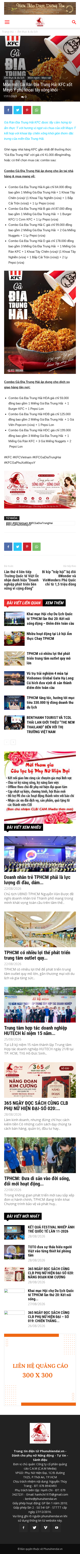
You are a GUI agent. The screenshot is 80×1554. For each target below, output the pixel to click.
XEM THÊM (54, 602)
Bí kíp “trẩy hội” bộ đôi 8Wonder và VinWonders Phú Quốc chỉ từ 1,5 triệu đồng (59, 578)
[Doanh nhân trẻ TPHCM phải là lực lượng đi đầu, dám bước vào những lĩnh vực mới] (40, 854)
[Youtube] (57, 1528)
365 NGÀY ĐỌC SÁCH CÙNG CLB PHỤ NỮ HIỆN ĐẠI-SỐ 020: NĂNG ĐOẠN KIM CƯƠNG (51, 1273)
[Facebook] (23, 1528)
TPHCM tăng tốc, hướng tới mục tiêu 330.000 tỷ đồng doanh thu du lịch (51, 702)
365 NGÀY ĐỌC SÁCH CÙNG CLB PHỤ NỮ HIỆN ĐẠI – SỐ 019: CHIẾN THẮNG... (49, 1316)
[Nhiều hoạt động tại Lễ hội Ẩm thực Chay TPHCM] (14, 639)
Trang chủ (8, 31)
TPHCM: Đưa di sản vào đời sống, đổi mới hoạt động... (37, 1181)
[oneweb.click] (40, 490)
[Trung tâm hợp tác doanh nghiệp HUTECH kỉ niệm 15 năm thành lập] (40, 1005)
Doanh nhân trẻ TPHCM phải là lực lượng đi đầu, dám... (37, 879)
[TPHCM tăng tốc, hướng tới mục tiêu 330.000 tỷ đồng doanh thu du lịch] (14, 703)
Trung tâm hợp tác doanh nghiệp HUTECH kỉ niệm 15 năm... (35, 1030)
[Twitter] (34, 1528)
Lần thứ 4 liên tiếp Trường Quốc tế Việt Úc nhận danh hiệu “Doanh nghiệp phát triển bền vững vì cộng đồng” (21, 580)
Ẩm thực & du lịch (27, 31)
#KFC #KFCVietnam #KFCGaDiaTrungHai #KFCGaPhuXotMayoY (29, 523)
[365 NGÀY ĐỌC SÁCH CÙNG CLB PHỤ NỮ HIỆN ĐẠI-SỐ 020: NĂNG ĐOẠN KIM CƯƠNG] (40, 1080)
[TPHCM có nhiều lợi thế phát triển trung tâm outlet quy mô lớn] (14, 658)
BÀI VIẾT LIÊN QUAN (23, 602)
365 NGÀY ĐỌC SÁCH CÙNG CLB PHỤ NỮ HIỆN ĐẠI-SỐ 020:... (36, 1105)
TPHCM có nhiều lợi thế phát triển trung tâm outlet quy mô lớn (49, 658)
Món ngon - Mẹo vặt (39, 77)
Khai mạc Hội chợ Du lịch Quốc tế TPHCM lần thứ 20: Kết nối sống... (51, 1294)
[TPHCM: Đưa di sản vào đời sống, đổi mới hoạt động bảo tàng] (40, 1155)
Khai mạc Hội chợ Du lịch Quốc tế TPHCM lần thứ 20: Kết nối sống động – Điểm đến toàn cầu (50, 619)
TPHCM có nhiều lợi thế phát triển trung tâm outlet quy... (37, 955)
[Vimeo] (45, 1528)
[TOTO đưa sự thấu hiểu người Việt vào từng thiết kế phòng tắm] (14, 1252)
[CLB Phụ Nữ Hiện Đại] (40, 788)
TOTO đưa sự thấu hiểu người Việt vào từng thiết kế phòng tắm (50, 1251)
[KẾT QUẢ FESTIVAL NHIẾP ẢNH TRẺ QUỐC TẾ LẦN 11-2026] (14, 1232)
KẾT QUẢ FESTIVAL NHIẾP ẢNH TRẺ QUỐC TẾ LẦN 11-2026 (51, 1229)
